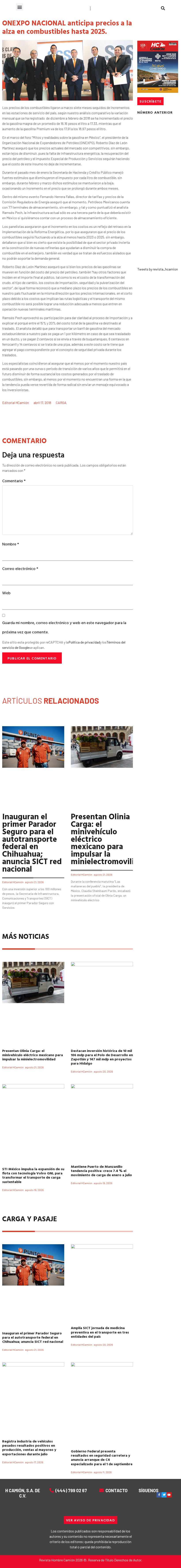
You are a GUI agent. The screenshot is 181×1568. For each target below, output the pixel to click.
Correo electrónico (20, 569)
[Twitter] (164, 1495)
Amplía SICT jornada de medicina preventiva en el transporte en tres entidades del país (100, 1332)
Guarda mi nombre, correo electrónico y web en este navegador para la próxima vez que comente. (64, 627)
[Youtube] (169, 1495)
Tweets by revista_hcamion (157, 269)
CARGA (61, 402)
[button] (19, 7)
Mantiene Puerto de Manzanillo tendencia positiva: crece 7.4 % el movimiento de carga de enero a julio (101, 1170)
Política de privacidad (84, 642)
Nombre (10, 544)
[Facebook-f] (159, 1495)
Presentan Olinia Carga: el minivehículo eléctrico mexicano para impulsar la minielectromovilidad (32, 1055)
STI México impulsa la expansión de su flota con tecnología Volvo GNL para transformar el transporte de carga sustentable (33, 1175)
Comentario (14, 481)
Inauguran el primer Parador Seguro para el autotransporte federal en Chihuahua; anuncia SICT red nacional (32, 842)
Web (6, 593)
